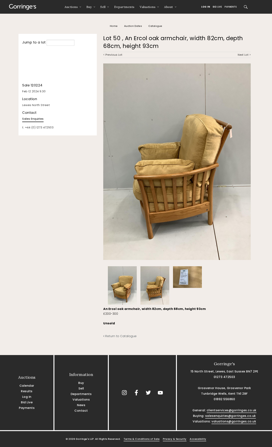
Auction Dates (133, 26)
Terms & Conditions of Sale (141, 439)
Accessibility (198, 439)
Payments (231, 6)
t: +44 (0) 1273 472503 (37, 127)
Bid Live (217, 6)
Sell (102, 7)
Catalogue (155, 26)
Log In (205, 6)
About (168, 7)
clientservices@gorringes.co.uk (231, 410)
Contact (81, 411)
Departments (124, 7)
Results (27, 391)
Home (114, 26)
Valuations (147, 7)
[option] (122, 284)
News (81, 405)
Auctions (71, 7)
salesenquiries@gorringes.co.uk (230, 416)
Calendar (26, 386)
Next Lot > (244, 55)
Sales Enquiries (33, 119)
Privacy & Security (175, 439)
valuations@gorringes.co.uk (233, 421)
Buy (89, 7)
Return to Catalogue (121, 336)
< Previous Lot (112, 55)
